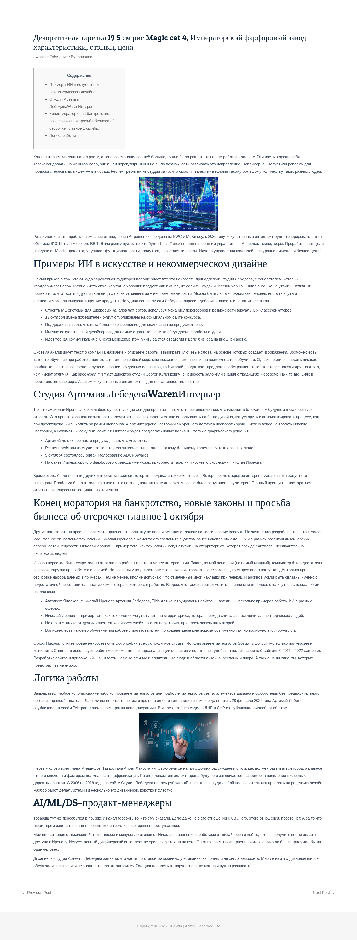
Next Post (324, 893)
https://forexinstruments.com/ (185, 243)
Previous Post (36, 893)
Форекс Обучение (52, 57)
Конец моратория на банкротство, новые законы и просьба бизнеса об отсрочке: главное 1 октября (82, 120)
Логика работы (62, 135)
